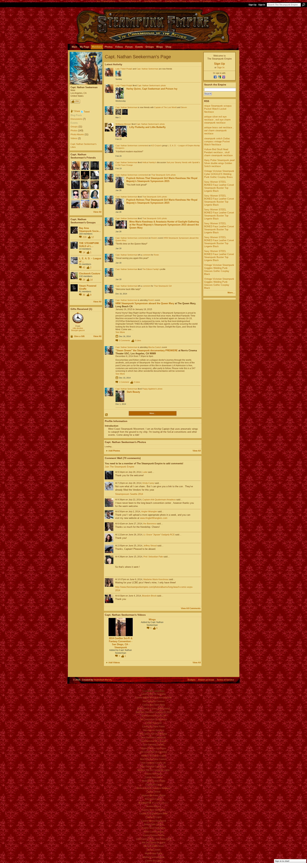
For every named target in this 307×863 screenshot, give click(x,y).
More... (153, 413)
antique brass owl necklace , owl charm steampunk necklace (218, 130)
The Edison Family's (151, 269)
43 (84, 267)
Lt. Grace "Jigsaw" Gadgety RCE (159, 534)
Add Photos (114, 451)
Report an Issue (206, 680)
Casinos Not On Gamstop (153, 694)
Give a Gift (79, 336)
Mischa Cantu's (154, 347)
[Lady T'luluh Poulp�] (75, 165)
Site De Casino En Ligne (153, 842)
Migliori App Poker (153, 853)
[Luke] (75, 185)
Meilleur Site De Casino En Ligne (154, 770)
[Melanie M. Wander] (75, 194)
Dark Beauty (133, 392)
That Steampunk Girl (163, 286)
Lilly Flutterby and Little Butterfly (147, 127)
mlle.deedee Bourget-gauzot (78, 329)
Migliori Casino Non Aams (153, 748)
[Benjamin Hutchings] (85, 165)
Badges (191, 680)
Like (77, 101)
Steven (184, 107)
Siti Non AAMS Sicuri (154, 846)
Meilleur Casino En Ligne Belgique (153, 788)
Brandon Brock (149, 596)
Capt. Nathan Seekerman (147, 69)
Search (303, 4)
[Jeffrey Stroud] (75, 204)
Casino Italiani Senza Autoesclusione (153, 697)
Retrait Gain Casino (153, 824)
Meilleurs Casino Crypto (153, 781)
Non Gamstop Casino (153, 744)
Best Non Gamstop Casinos (153, 759)
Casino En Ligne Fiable (153, 726)
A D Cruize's (156, 145)
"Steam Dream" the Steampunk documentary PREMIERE (146, 350)
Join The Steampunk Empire (119, 466)
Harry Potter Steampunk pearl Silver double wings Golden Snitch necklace (219, 163)
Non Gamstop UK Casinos (153, 741)
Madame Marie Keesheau (155, 579)
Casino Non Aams (153, 774)
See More (120, 332)
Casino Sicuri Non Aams (153, 828)
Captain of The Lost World (165, 107)
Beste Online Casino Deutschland (153, 708)
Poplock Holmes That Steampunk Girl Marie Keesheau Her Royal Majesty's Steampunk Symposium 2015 (161, 179)
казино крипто (153, 806)
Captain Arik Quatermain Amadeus (159, 499)
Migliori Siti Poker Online (153, 795)
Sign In (261, 5)
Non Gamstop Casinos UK (153, 766)
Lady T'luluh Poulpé (123, 69)
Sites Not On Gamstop (153, 730)
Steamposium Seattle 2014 (129, 494)
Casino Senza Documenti (153, 821)
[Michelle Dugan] (85, 204)
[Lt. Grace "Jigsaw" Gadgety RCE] (94, 204)
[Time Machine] (78, 318)
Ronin (156, 255)
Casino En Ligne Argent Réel (153, 813)
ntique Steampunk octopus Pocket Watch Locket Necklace (218, 108)
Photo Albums (77, 134)
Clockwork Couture (89, 273)
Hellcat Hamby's (149, 162)
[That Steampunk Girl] (75, 175)
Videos (74, 138)
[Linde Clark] (94, 194)
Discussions (76, 119)
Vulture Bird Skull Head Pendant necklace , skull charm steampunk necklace (218, 152)
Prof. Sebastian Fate (153, 556)
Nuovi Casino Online (154, 831)
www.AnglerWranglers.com (153, 518)
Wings (152, 619)
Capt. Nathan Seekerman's (148, 85)
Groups (74, 126)
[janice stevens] (85, 185)
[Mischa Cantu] (85, 175)
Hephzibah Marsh (102, 680)
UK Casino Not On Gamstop (153, 719)
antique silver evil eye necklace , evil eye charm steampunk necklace (217, 119)
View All (97, 212)
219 (85, 237)
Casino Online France (153, 835)
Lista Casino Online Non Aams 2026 (153, 839)
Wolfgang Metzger (123, 124)
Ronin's (154, 238)
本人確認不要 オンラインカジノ (153, 803)
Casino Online (153, 792)
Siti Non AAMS (154, 850)
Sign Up (252, 5)
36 (84, 295)
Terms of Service (225, 680)
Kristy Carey (148, 483)
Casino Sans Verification (153, 810)
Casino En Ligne (154, 723)
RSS (106, 414)
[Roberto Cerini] (94, 185)
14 (84, 252)
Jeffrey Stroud (150, 545)
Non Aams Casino (153, 799)
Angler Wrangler (149, 511)
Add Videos (114, 662)
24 (84, 279)
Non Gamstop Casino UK (153, 715)
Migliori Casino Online (153, 857)
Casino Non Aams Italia (153, 705)
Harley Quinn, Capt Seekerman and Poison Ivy (151, 88)
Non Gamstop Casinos (154, 701)
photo (163, 85)
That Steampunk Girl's (160, 175)
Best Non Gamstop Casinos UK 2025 (153, 712)
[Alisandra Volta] (94, 175)
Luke (144, 472)
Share (77, 111)
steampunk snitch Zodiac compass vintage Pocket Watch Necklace (217, 141)
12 (92, 237)
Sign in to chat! (282, 861)
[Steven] (94, 165)
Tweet (87, 111)
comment (146, 255)
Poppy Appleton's (149, 389)
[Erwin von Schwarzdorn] (85, 194)
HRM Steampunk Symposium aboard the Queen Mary (144, 303)
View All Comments (191, 608)
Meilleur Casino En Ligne (153, 755)
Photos (74, 130)
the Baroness (149, 523)
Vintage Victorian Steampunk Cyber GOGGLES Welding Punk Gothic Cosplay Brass (219, 174)
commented (143, 145)
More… (231, 292)
